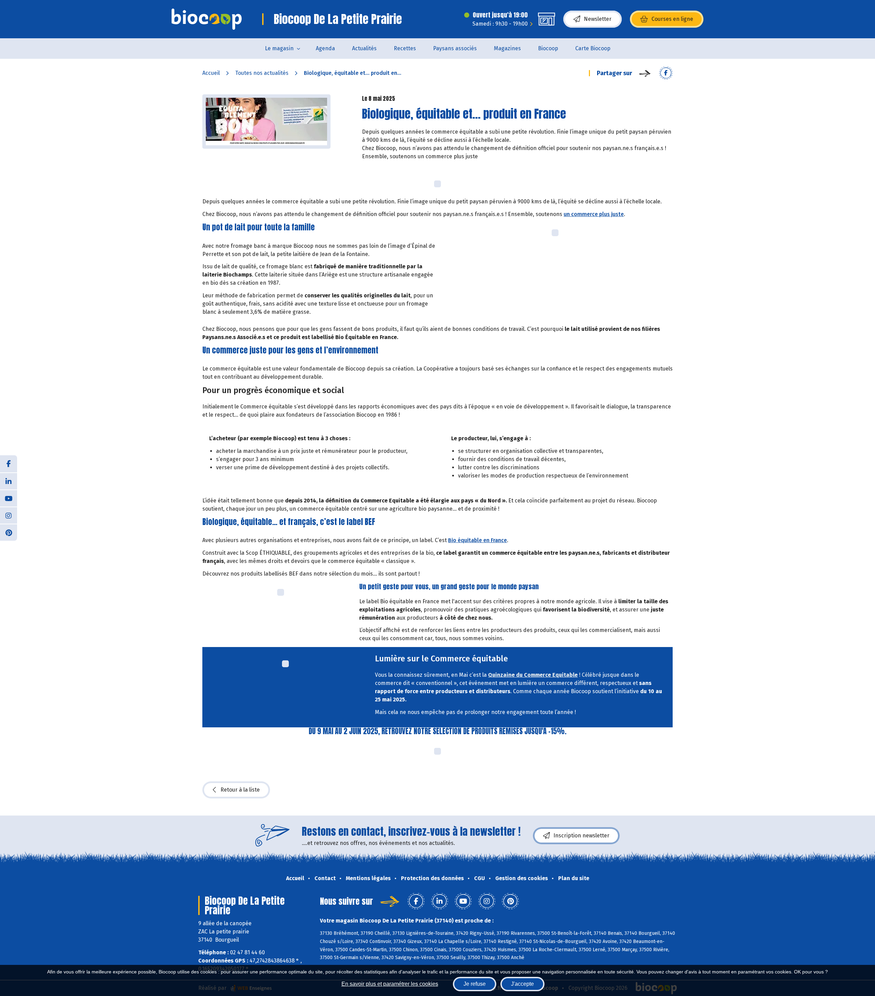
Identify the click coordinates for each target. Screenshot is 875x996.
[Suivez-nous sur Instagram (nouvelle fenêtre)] (8, 515)
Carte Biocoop (592, 48)
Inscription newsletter (581, 835)
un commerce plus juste (594, 214)
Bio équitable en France (477, 540)
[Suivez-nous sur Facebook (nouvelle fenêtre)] (8, 463)
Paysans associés (455, 48)
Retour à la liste (240, 789)
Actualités (364, 48)
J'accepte (522, 984)
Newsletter (597, 19)
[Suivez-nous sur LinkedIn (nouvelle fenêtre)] (8, 480)
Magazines (507, 48)
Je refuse (474, 984)
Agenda (325, 48)
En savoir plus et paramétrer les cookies (389, 984)
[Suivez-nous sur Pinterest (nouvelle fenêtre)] (8, 532)
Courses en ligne (672, 19)
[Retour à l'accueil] (207, 19)
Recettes (405, 48)
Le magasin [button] (279, 48)
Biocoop (548, 48)
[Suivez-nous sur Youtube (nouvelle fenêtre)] (8, 498)
